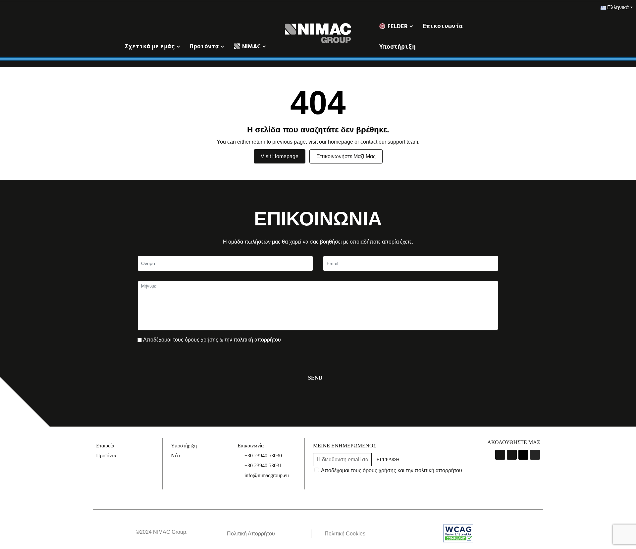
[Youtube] (512, 455)
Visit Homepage (279, 156)
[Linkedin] (523, 455)
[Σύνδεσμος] (318, 32)
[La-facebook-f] (500, 455)
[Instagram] (535, 455)
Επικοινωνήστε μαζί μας (346, 156)
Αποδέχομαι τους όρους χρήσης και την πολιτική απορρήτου (391, 470)
